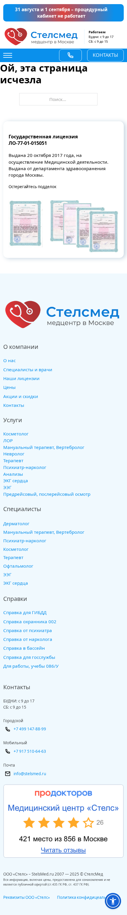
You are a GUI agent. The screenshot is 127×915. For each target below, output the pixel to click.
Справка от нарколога (27, 639)
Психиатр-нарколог (24, 467)
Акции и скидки (20, 396)
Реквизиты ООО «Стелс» (26, 897)
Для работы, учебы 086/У (30, 666)
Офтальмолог (18, 566)
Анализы (13, 474)
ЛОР (8, 440)
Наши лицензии (21, 378)
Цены (9, 387)
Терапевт (13, 460)
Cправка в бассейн (24, 648)
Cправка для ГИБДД (24, 612)
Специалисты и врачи (27, 369)
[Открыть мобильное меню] (7, 55)
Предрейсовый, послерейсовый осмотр (46, 494)
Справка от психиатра (27, 630)
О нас (9, 360)
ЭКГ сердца (15, 480)
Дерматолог (16, 523)
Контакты (105, 55)
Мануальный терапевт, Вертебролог (43, 447)
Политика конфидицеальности (87, 897)
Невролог (14, 454)
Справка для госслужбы (29, 657)
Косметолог (16, 434)
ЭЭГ (7, 487)
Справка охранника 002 (29, 621)
